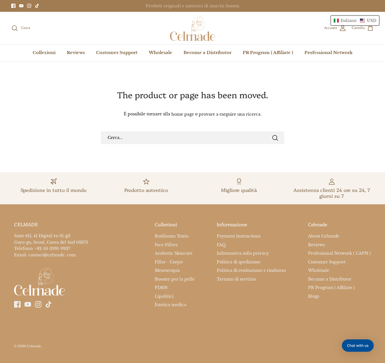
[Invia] (275, 138)
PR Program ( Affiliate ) (268, 52)
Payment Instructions (238, 236)
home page (182, 114)
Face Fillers (166, 244)
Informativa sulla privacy (243, 253)
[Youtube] (21, 6)
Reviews (76, 52)
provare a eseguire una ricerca (229, 114)
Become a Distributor (207, 52)
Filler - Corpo (169, 262)
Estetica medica (170, 304)
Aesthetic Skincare (174, 253)
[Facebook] (13, 6)
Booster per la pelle (174, 279)
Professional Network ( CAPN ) (339, 253)
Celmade (34, 346)
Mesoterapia (167, 270)
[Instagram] (29, 6)
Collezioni (44, 52)
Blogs (313, 296)
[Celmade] (192, 28)
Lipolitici (164, 296)
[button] (355, 20)
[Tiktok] (37, 6)
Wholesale (160, 52)
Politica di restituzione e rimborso (251, 270)
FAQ (221, 244)
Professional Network (328, 52)
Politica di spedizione (238, 262)
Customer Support (117, 52)
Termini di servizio (236, 279)
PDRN (161, 287)
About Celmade (323, 236)
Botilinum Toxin (172, 236)
